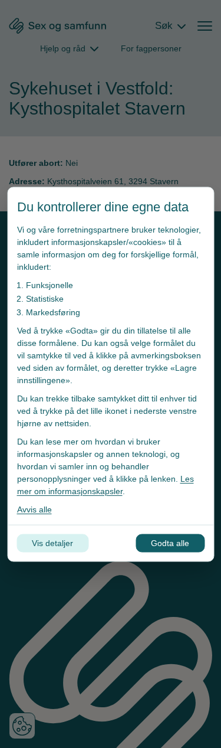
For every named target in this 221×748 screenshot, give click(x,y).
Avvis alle (34, 509)
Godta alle (170, 542)
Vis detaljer (52, 542)
